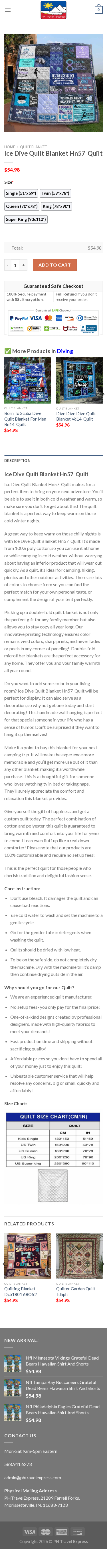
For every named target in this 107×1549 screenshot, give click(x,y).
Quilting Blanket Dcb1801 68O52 (20, 1291)
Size (8, 182)
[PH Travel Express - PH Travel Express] (53, 10)
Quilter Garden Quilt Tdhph (75, 1291)
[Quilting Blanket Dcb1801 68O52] (27, 1256)
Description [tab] (17, 460)
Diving (65, 351)
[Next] (103, 405)
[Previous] (4, 405)
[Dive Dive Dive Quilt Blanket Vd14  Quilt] (79, 380)
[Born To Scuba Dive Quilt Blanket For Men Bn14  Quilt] (27, 380)
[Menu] (7, 10)
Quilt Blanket (33, 147)
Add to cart (55, 264)
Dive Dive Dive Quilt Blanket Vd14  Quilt (76, 416)
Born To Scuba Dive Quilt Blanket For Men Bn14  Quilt (25, 419)
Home (9, 147)
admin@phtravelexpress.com (32, 1477)
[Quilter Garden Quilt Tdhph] (79, 1256)
